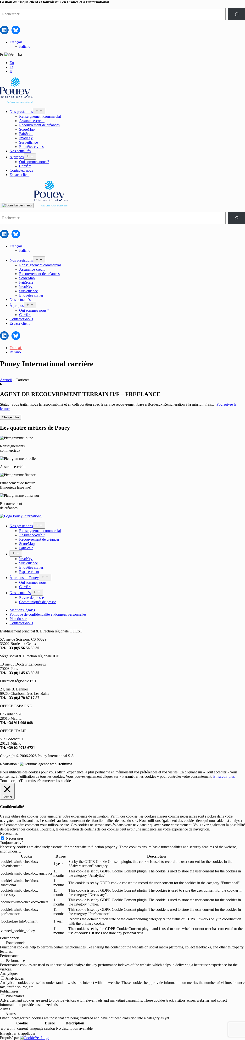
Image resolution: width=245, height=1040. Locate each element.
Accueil (6, 380)
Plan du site (18, 619)
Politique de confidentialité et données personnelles (48, 614)
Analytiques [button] (9, 973)
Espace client (19, 175)
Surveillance (28, 142)
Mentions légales (22, 610)
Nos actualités (20, 151)
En (12, 63)
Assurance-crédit (32, 121)
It (11, 71)
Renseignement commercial (40, 116)
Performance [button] (9, 956)
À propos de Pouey (24, 578)
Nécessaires (14, 838)
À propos (17, 157)
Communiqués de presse (37, 602)
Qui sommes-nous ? (34, 162)
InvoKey (26, 138)
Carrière (25, 166)
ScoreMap (27, 129)
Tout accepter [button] (10, 781)
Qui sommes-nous (32, 582)
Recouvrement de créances (39, 125)
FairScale (26, 134)
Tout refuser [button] (29, 781)
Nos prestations (21, 112)
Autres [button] (5, 1009)
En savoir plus (224, 776)
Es (11, 67)
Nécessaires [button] (9, 833)
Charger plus (10, 417)
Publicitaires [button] (9, 991)
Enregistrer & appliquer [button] (17, 1033)
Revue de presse (31, 598)
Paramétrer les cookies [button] (55, 781)
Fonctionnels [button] (9, 938)
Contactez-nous (21, 170)
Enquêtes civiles (31, 147)
